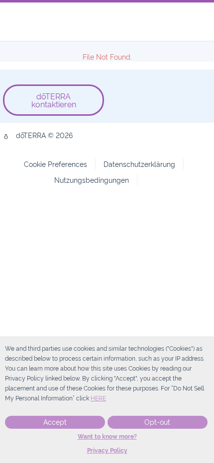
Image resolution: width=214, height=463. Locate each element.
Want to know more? (107, 436)
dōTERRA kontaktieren (53, 99)
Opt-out (157, 422)
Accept (55, 422)
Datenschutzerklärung (139, 163)
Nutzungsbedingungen (91, 179)
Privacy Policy (107, 450)
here (98, 398)
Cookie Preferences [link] (55, 163)
